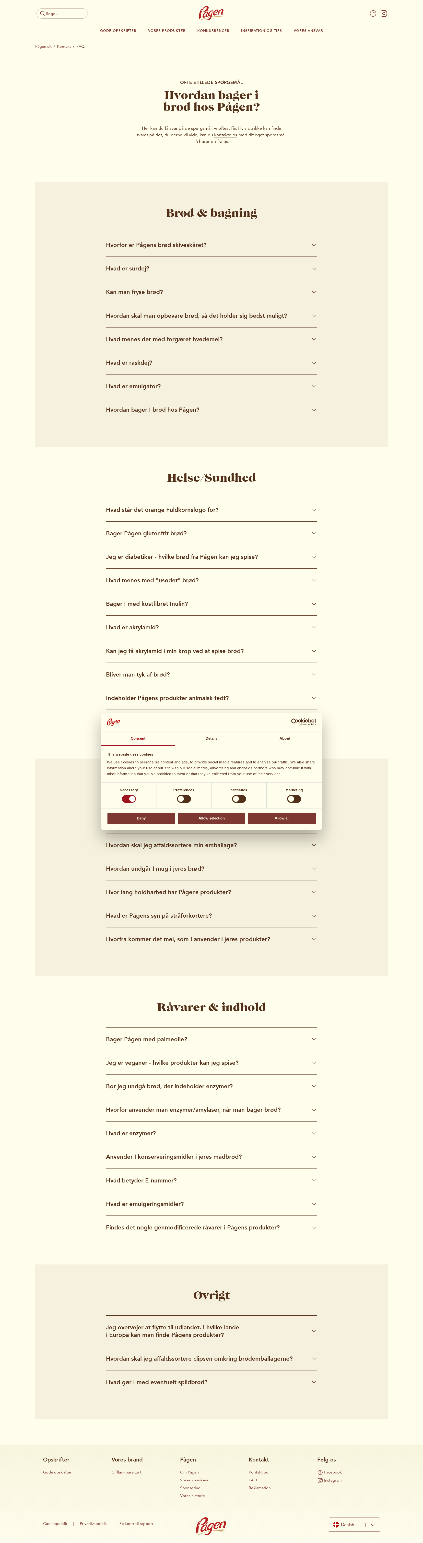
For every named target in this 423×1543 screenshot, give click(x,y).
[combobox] (354, 1525)
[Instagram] (384, 13)
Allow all (282, 818)
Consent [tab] (138, 738)
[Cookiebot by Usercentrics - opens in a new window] (294, 722)
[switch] (184, 799)
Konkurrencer (213, 31)
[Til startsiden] (211, 13)
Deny (141, 818)
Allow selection (212, 818)
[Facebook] (373, 13)
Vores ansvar (308, 31)
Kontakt (64, 46)
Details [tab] (212, 738)
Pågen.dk (43, 46)
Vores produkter (167, 31)
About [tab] (285, 738)
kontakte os (225, 135)
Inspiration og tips (261, 31)
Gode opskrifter (118, 31)
